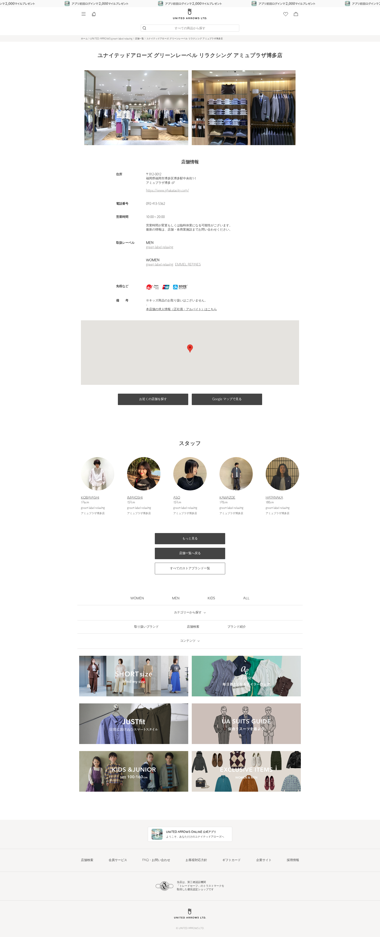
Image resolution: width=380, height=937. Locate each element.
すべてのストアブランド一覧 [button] (190, 568)
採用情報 (293, 860)
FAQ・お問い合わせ (156, 860)
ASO (176, 497)
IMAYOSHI (135, 497)
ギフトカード (231, 860)
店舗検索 (87, 860)
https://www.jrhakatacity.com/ (167, 190)
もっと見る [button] (190, 538)
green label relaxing (159, 247)
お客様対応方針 (196, 860)
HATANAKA (274, 497)
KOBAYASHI (90, 497)
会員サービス (118, 860)
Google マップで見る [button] (227, 399)
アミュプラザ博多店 (93, 513)
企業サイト (264, 860)
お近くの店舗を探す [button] (153, 399)
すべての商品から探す (190, 28)
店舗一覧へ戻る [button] (190, 553)
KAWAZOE (227, 497)
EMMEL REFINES (188, 264)
